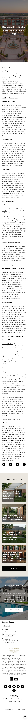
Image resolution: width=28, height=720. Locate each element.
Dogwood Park (20, 145)
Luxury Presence (14, 701)
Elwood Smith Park (8, 105)
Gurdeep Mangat (7, 452)
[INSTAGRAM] (9, 686)
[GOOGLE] (22, 686)
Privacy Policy (21, 709)
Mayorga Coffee (13, 308)
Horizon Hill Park (7, 344)
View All (14, 568)
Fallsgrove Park (7, 372)
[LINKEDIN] (14, 686)
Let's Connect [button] (14, 610)
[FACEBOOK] (5, 686)
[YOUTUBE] (18, 686)
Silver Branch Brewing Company (12, 274)
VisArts (4, 211)
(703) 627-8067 (9, 635)
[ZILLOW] (14, 690)
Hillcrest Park (6, 173)
